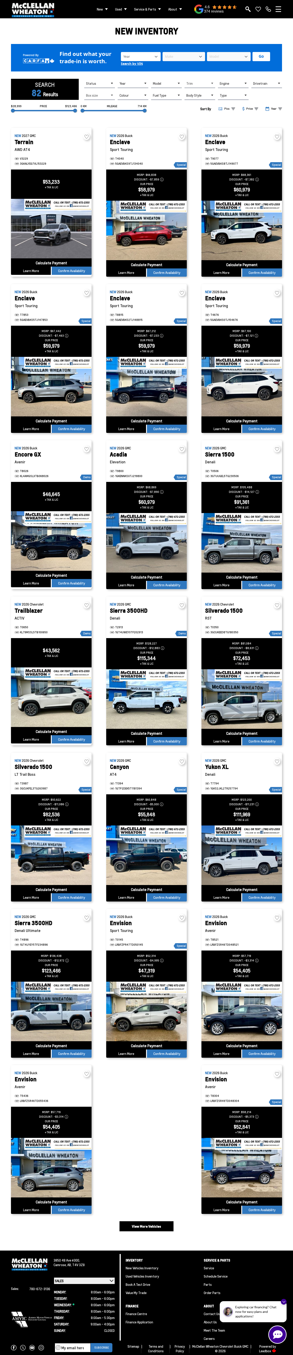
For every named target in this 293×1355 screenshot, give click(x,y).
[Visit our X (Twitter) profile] (23, 1347)
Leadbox (265, 1351)
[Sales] (268, 9)
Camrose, (60, 1265)
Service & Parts (145, 9)
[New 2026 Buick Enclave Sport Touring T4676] (241, 386)
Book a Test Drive (138, 1284)
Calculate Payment (51, 262)
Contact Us (212, 1314)
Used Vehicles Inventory (142, 1276)
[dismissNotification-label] (284, 1302)
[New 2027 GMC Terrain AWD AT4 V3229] (51, 228)
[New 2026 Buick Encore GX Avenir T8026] (51, 541)
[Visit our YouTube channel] (32, 1347)
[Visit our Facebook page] (13, 1347)
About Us (210, 1322)
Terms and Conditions (156, 1348)
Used (118, 9)
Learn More (31, 271)
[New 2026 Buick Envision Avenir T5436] (51, 1167)
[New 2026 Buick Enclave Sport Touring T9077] (241, 230)
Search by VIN (132, 63)
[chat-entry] (277, 1334)
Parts (208, 1284)
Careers (209, 1338)
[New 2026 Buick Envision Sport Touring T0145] (146, 1011)
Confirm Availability (71, 271)
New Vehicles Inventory (142, 1268)
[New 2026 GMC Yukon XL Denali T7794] (241, 855)
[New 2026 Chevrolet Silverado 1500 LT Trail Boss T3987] (51, 855)
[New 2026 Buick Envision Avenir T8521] (241, 1011)
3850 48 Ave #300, (67, 1260)
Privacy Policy (180, 1348)
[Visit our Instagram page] (41, 1347)
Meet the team (214, 1330)
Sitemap (133, 1346)
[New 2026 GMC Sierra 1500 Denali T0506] (241, 543)
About (172, 9)
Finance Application (139, 1322)
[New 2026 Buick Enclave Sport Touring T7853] (51, 386)
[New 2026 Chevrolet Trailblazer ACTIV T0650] (51, 697)
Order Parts (212, 1293)
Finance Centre (136, 1314)
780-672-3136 (39, 1289)
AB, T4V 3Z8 (76, 1265)
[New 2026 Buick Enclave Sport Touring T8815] (146, 386)
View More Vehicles (146, 1226)
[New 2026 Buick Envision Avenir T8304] (241, 1167)
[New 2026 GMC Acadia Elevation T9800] (146, 543)
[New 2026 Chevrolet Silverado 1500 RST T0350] (241, 699)
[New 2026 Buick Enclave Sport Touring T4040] (146, 230)
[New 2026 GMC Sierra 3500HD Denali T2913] (146, 699)
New (100, 9)
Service (209, 1268)
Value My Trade (136, 1293)
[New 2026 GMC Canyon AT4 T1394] (146, 855)
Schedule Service (216, 1276)
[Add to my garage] (86, 136)
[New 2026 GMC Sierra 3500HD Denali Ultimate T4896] (51, 1011)
